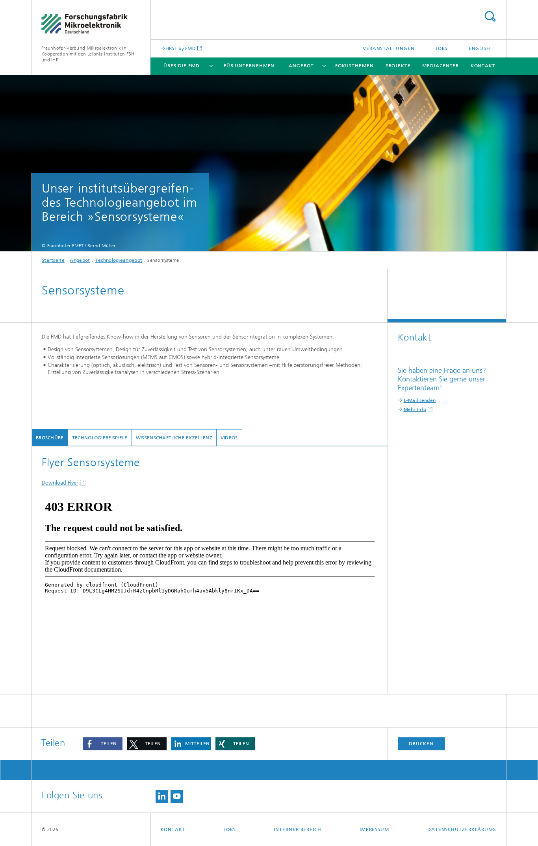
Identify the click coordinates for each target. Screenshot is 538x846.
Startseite (53, 260)
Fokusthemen (354, 65)
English (479, 48)
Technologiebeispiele (100, 438)
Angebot (301, 65)
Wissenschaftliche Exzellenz (174, 438)
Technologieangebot (118, 260)
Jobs (442, 48)
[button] (102, 743)
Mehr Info (415, 409)
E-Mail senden (420, 400)
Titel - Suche (490, 16)
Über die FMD (181, 65)
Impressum (374, 829)
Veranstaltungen (389, 48)
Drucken (421, 743)
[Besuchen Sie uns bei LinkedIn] (162, 796)
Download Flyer (60, 482)
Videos (229, 438)
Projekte (398, 65)
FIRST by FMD (180, 48)
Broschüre (50, 438)
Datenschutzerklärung (461, 829)
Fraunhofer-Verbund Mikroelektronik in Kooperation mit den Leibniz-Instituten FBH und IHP (88, 54)
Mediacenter (440, 65)
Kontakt (483, 65)
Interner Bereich (297, 829)
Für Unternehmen (249, 65)
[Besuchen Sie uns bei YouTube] (177, 796)
